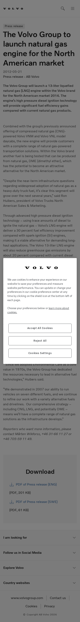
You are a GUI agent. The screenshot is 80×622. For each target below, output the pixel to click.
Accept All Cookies (40, 328)
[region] (40, 311)
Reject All (40, 340)
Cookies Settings (40, 353)
